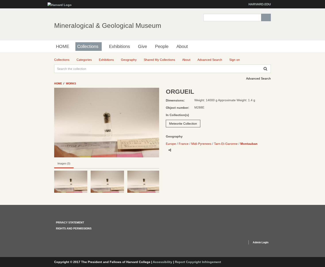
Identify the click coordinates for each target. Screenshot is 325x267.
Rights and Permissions (74, 228)
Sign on (234, 59)
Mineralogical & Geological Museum (107, 25)
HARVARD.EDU (260, 4)
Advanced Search (258, 78)
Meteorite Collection (183, 123)
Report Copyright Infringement (198, 262)
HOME (62, 46)
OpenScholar (235, 243)
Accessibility (162, 262)
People (161, 46)
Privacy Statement (70, 222)
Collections (87, 46)
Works (71, 83)
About (182, 46)
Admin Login (260, 242)
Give (142, 46)
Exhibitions (119, 46)
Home (58, 83)
